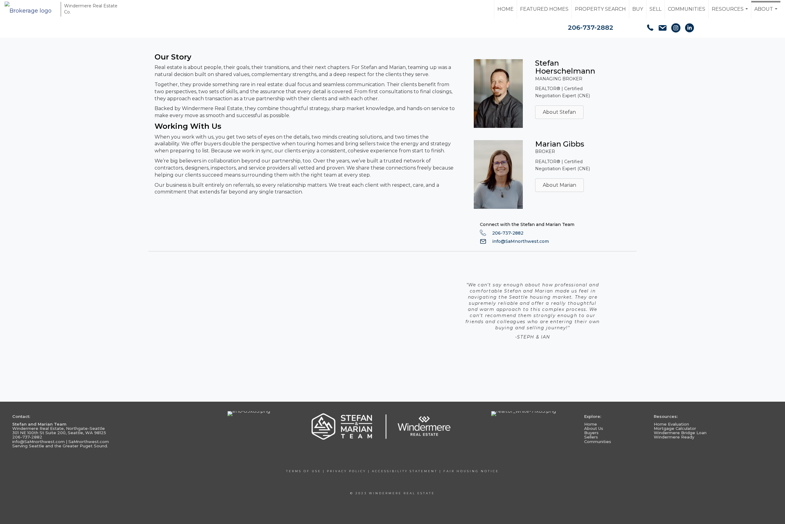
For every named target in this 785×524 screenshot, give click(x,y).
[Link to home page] (31, 9)
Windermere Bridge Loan (680, 432)
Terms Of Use (303, 471)
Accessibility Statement (405, 471)
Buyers (591, 432)
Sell (655, 9)
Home (505, 9)
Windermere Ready (674, 436)
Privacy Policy (346, 471)
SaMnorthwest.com (88, 441)
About (766, 12)
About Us (593, 428)
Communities (686, 9)
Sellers (591, 436)
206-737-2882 (590, 27)
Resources (730, 12)
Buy (637, 9)
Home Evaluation (671, 424)
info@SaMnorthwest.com (520, 241)
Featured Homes (544, 9)
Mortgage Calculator (675, 428)
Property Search (600, 9)
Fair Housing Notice (471, 471)
